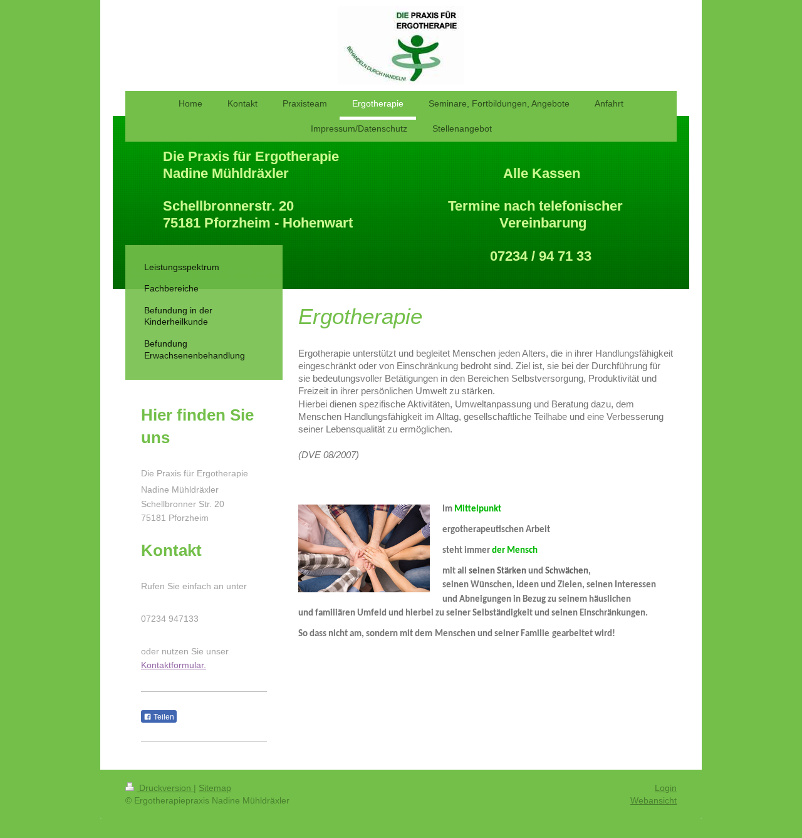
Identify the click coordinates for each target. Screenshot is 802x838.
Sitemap (215, 788)
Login (666, 788)
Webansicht (653, 800)
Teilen (163, 717)
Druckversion (165, 788)
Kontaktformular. (173, 665)
